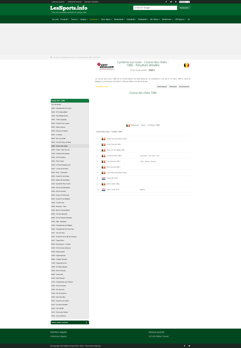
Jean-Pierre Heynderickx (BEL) (117, 173)
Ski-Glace (154, 19)
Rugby (83, 19)
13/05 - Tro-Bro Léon (57, 202)
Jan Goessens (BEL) (113, 161)
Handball (131, 19)
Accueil (55, 19)
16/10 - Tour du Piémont (58, 316)
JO (189, 19)
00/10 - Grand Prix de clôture (60, 301)
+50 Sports (179, 19)
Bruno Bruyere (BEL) (113, 167)
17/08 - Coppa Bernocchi (59, 263)
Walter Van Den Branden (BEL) (117, 139)
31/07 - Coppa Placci (57, 240)
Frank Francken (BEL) (114, 144)
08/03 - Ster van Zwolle (58, 138)
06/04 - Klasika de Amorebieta (60, 180)
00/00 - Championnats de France (61, 108)
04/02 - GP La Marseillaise (59, 112)
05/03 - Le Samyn (56, 134)
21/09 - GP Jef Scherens (59, 293)
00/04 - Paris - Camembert (59, 172)
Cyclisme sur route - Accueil (61, 95)
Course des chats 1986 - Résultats (88, 57)
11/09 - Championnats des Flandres (62, 282)
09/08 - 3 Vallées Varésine (59, 259)
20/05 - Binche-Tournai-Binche (60, 210)
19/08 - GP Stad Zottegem (59, 267)
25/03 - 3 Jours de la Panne (59, 168)
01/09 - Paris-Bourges (58, 278)
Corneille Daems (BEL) (114, 156)
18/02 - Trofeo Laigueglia (58, 119)
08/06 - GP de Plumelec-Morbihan (61, 217)
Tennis (74, 19)
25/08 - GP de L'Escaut (58, 270)
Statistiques (162, 86)
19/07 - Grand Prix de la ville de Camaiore (64, 236)
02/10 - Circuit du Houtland (59, 304)
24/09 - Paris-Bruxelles (58, 297)
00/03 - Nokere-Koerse (58, 127)
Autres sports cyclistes (59, 322)
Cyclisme (94, 19)
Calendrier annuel (74, 2)
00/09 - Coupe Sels (57, 274)
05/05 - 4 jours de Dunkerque (60, 195)
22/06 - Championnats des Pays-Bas (62, 229)
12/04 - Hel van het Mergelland (60, 187)
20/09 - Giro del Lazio (57, 289)
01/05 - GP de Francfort (58, 191)
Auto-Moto (106, 19)
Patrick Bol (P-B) (112, 178)
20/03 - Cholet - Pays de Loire (60, 150)
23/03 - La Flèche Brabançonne (61, 165)
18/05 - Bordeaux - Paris (58, 206)
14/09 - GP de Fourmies (58, 285)
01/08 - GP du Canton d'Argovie (61, 248)
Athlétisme (166, 19)
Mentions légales (59, 336)
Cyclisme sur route (67, 57)
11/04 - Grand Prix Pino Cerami (60, 184)
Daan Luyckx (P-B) (113, 189)
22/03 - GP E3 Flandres (58, 157)
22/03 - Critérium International (60, 153)
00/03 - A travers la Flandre (59, 131)
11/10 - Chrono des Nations (59, 312)
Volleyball (142, 19)
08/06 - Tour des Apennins (59, 214)
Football (63, 19)
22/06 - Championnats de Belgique (61, 225)
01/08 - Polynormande (58, 251)
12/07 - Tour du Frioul (57, 233)
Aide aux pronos (58, 2)
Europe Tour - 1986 (58, 101)
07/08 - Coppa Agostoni (58, 255)
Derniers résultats (91, 2)
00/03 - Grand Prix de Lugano (60, 123)
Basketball (118, 19)
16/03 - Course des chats (59, 146)
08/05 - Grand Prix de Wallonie (60, 199)
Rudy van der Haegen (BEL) (116, 150)
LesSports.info (59, 8)
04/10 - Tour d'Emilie (57, 308)
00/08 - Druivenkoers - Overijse (61, 244)
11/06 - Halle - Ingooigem (58, 221)
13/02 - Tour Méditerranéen (59, 116)
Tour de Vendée (56, 104)
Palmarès (173, 86)
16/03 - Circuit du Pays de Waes (61, 142)
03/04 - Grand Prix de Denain (60, 176)
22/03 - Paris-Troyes (57, 161)
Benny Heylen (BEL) (113, 184)
